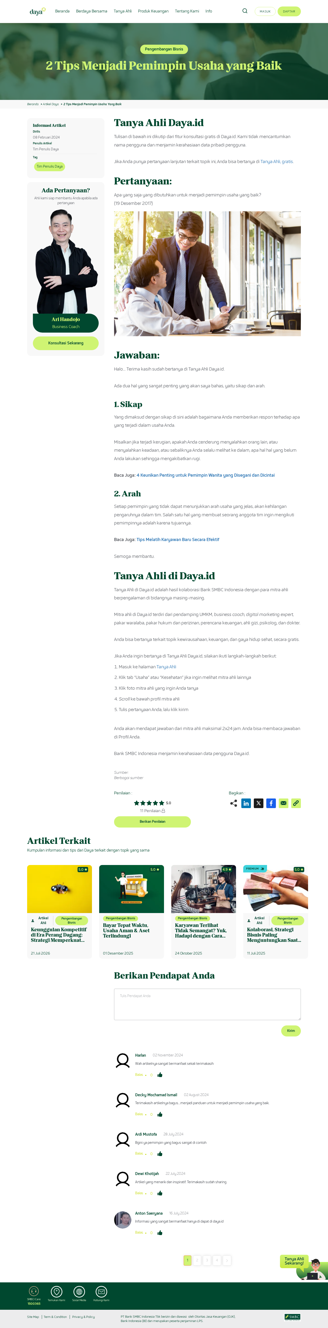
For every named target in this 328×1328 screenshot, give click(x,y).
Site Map (33, 1317)
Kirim (291, 1031)
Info (209, 11)
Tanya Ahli (123, 11)
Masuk (265, 11)
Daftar (289, 11)
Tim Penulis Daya (49, 166)
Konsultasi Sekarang (65, 343)
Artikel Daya (51, 104)
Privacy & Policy (83, 1317)
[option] (164, 61)
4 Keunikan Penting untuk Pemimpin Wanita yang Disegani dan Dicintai (206, 475)
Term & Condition (55, 1317)
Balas (139, 1075)
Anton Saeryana (149, 1213)
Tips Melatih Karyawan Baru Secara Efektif (178, 539)
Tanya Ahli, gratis (277, 161)
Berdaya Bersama (91, 11)
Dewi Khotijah (147, 1173)
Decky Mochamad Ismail (156, 1095)
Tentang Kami (187, 11)
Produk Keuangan (153, 11)
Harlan (140, 1055)
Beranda (62, 11)
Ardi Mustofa (146, 1134)
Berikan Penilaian (152, 822)
